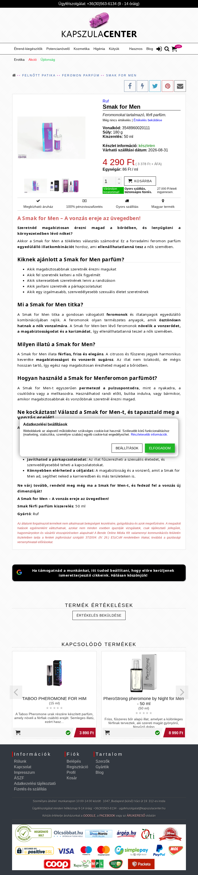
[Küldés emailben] (180, 86)
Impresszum (24, 772)
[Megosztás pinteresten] (167, 86)
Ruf (106, 101)
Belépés (74, 761)
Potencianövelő (58, 49)
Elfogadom (160, 448)
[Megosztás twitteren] (155, 86)
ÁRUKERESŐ (136, 815)
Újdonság (48, 59)
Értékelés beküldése (148, 120)
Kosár (72, 778)
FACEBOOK (107, 815)
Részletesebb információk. (149, 434)
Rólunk (20, 761)
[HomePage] (99, 25)
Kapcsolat (22, 767)
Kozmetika (82, 49)
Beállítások (127, 448)
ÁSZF (19, 778)
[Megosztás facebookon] (130, 86)
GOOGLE (89, 815)
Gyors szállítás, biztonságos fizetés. (138, 190)
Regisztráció (77, 767)
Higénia (99, 49)
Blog (149, 49)
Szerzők (103, 761)
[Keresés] (167, 49)
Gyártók (102, 767)
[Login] (159, 49)
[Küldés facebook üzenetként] (142, 86)
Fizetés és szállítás (30, 789)
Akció (32, 59)
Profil (71, 772)
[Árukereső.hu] (33, 841)
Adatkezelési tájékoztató (35, 783)
